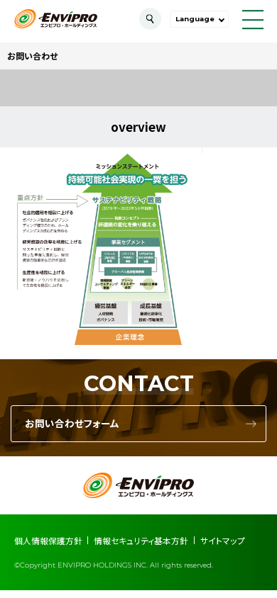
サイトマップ (222, 540)
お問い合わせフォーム (72, 423)
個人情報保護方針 (48, 540)
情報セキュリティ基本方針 (141, 540)
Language (194, 19)
